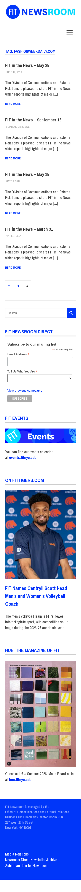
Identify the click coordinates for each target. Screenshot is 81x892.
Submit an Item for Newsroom (26, 865)
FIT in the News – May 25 (27, 65)
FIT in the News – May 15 (27, 174)
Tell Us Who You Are (22, 371)
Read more (13, 104)
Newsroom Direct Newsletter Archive (31, 859)
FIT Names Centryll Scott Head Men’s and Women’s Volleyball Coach (36, 596)
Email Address (18, 354)
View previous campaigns (24, 390)
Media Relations (17, 854)
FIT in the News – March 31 (29, 229)
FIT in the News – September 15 (33, 120)
